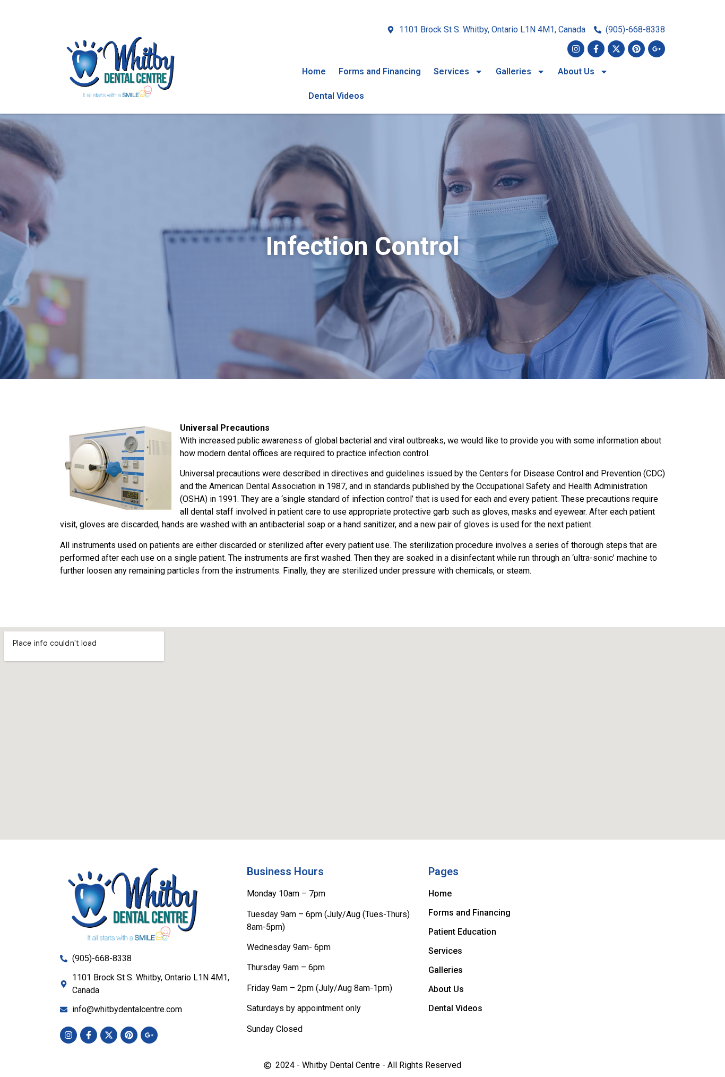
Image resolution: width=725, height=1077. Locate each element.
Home (314, 71)
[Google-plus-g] (656, 48)
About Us (576, 71)
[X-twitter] (616, 48)
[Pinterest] (636, 48)
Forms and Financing (380, 71)
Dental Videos (336, 96)
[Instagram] (575, 48)
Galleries (513, 71)
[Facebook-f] (596, 48)
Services (451, 71)
